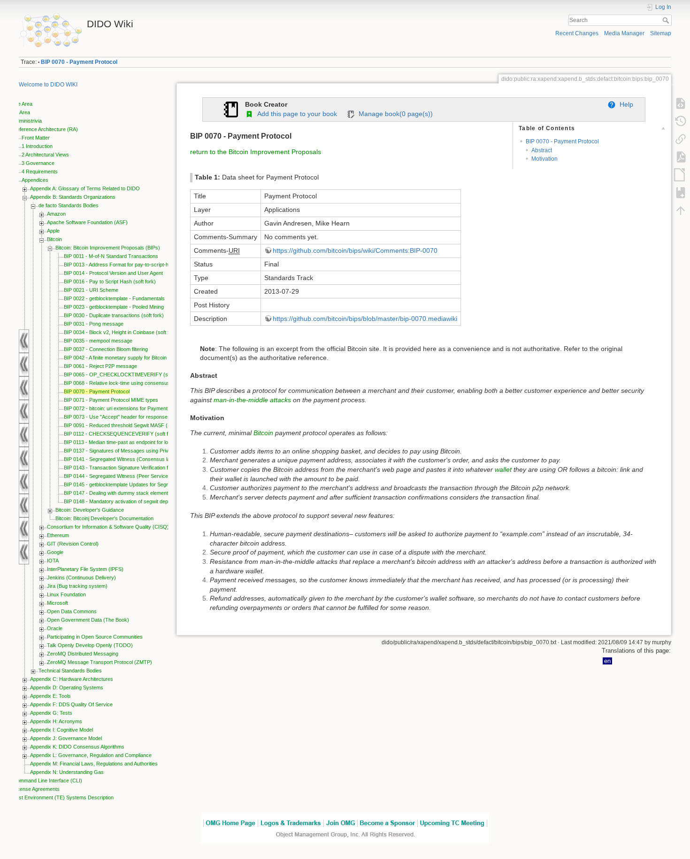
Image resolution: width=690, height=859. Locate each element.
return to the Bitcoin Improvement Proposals (255, 152)
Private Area (18, 104)
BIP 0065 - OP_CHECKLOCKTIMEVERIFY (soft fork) (125, 374)
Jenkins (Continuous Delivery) (81, 577)
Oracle (54, 628)
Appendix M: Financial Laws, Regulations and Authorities (94, 763)
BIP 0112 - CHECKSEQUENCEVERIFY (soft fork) (120, 434)
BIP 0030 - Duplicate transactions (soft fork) (114, 315)
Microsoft (57, 603)
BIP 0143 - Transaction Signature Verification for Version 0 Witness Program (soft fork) (162, 467)
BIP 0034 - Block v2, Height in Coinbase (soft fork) (121, 332)
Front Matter (36, 138)
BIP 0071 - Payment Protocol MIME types (111, 400)
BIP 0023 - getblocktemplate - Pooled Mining (114, 307)
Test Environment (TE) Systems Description (63, 797)
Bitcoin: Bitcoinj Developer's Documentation (104, 518)
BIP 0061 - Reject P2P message (100, 366)
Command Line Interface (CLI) (47, 780)
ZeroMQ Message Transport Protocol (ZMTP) (99, 662)
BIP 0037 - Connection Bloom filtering (106, 349)
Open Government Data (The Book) (88, 620)
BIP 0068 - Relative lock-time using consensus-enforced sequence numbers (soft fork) (162, 383)
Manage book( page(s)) (394, 113)
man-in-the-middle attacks (252, 400)
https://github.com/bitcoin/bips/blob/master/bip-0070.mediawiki (365, 318)
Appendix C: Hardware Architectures (71, 679)
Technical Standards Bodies (70, 670)
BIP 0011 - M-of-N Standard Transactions (111, 256)
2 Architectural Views (45, 154)
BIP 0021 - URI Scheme (91, 290)
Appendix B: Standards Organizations (72, 197)
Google (55, 552)
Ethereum (58, 535)
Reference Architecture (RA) (45, 129)
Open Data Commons (72, 611)
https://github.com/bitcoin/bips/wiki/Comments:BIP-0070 (355, 250)
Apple (53, 231)
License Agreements (36, 789)
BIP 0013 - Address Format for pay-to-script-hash (120, 264)
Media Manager (624, 33)
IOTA (53, 560)
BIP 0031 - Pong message (93, 324)
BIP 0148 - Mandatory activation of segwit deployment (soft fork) (137, 501)
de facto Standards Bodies (68, 205)
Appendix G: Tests (51, 713)
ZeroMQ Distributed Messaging (82, 653)
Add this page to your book (295, 113)
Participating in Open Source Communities (95, 637)
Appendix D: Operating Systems (66, 687)
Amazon (56, 214)
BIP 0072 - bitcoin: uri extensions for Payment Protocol (126, 408)
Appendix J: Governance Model (66, 738)
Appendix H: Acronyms (56, 721)
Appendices (35, 180)
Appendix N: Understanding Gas (67, 772)
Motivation (544, 159)
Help (624, 104)
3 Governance (38, 163)
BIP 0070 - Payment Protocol (79, 62)
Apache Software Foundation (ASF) (87, 222)
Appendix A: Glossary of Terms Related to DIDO (85, 188)
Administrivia (27, 121)
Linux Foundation (66, 594)
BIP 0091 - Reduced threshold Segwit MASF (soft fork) (126, 425)
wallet (503, 469)
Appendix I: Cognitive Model (61, 730)
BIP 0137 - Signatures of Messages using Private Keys (126, 450)
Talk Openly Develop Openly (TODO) (90, 645)
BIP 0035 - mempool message (98, 341)
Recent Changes (576, 33)
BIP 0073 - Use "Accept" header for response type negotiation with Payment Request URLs (168, 417)
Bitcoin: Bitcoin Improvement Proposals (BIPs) (107, 247)
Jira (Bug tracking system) (77, 586)
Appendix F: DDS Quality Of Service (71, 704)
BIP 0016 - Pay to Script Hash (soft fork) (110, 281)
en (607, 660)
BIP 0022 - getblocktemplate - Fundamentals (114, 298)
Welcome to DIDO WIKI (48, 84)
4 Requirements (40, 171)
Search (666, 20)
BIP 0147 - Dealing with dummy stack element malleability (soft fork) (141, 493)
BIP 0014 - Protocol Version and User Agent (113, 273)
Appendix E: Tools (50, 696)
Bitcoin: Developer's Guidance (89, 510)
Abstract (541, 150)
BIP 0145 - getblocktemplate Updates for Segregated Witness (133, 484)
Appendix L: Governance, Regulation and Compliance (91, 755)
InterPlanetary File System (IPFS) (85, 569)
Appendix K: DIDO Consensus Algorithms (77, 747)
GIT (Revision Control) (73, 544)
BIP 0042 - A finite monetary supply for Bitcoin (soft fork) (127, 357)
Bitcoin (54, 239)
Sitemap (660, 33)
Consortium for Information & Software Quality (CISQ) (108, 527)
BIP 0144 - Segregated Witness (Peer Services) (118, 476)
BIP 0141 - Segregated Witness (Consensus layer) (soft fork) (133, 459)
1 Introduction (37, 146)
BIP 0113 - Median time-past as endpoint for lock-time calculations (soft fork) (150, 442)
